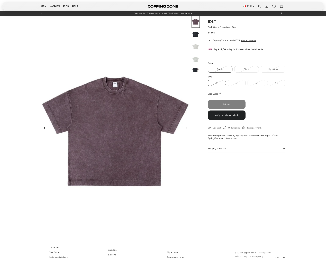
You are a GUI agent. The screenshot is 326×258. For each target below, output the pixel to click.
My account (172, 252)
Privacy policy (256, 256)
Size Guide (213, 93)
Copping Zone (249, 252)
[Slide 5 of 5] (195, 70)
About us (112, 250)
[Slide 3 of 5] (195, 46)
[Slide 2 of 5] (195, 34)
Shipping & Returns (217, 148)
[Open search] (259, 6)
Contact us (54, 247)
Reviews (112, 254)
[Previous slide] (42, 13)
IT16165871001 (264, 252)
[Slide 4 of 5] (195, 59)
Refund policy (241, 256)
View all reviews (248, 40)
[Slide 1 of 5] (195, 21)
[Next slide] (281, 13)
